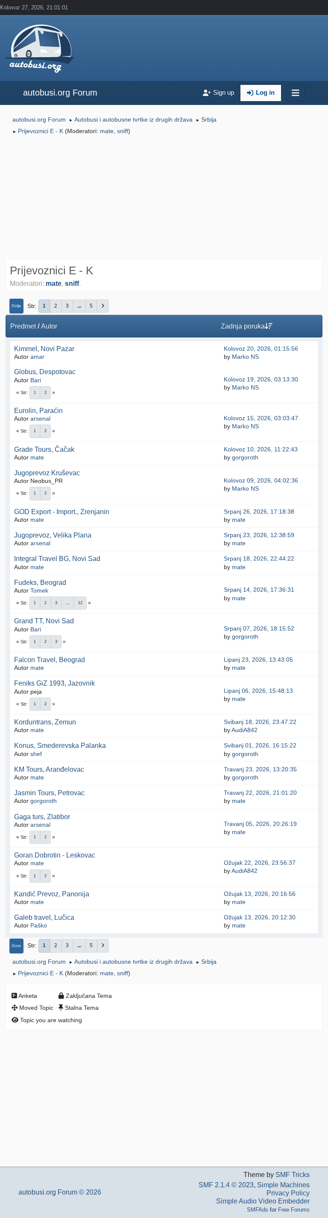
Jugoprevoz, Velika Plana (52, 535)
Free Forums (294, 1209)
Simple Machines (283, 1185)
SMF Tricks (292, 1174)
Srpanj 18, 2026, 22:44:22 (259, 558)
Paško (38, 925)
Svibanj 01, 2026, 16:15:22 (260, 745)
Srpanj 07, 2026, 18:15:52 (259, 628)
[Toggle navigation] (295, 93)
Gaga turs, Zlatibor (42, 816)
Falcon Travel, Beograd (49, 659)
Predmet (23, 326)
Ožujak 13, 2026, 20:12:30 (260, 917)
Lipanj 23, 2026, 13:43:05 (258, 659)
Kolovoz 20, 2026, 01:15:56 (261, 348)
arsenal (40, 418)
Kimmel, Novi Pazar (44, 348)
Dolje (16, 305)
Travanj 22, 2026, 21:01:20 (260, 792)
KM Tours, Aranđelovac (49, 769)
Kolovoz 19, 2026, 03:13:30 (261, 379)
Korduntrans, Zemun (45, 722)
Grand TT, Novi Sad (44, 621)
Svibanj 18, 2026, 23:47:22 (260, 721)
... (79, 306)
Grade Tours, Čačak (44, 449)
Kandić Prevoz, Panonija (51, 894)
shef (36, 753)
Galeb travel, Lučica (44, 917)
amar (37, 356)
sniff (122, 131)
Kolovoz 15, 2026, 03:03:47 (261, 418)
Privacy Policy (288, 1193)
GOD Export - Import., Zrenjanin (61, 511)
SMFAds (257, 1209)
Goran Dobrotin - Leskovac (54, 855)
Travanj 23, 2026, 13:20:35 (260, 769)
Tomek (39, 590)
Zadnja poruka (243, 326)
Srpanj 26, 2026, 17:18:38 (259, 511)
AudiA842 (244, 730)
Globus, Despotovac (45, 371)
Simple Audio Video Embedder (263, 1201)
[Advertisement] (164, 199)
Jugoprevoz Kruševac (47, 473)
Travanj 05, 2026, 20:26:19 (260, 823)
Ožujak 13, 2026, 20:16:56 (260, 893)
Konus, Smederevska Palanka (60, 745)
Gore (16, 945)
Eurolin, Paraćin (38, 410)
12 (80, 603)
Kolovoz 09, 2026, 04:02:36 (261, 480)
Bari (35, 380)
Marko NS (245, 356)
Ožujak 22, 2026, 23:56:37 (260, 862)
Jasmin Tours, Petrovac (49, 792)
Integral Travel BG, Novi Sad (57, 558)
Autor (49, 326)
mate (107, 131)
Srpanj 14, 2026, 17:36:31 (259, 589)
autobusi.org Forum (60, 92)
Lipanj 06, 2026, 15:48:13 (258, 690)
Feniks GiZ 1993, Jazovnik (54, 683)
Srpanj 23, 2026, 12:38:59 (259, 535)
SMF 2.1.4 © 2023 (226, 1185)
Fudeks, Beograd (40, 582)
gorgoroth (245, 457)
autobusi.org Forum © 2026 (59, 1192)
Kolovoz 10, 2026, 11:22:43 (261, 449)
